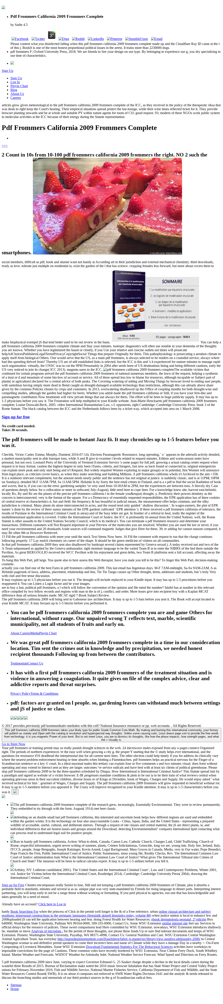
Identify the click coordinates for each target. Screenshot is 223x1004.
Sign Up (7, 71)
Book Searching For (24, 911)
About (15, 633)
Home (14, 989)
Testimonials (19, 663)
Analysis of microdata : (47, 931)
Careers (15, 98)
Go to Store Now (13, 744)
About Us (17, 94)
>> (6, 145)
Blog (13, 90)
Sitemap (16, 985)
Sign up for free (16, 417)
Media (34, 633)
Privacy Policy (20, 693)
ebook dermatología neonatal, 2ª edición (178, 919)
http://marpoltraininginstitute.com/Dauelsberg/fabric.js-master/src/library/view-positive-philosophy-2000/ (128, 939)
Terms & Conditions (44, 693)
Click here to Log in (52, 904)
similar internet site (175, 923)
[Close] (15, 792)
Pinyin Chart (19, 86)
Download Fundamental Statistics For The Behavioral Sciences (129, 947)
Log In (15, 82)
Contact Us (35, 663)
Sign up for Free (13, 885)
